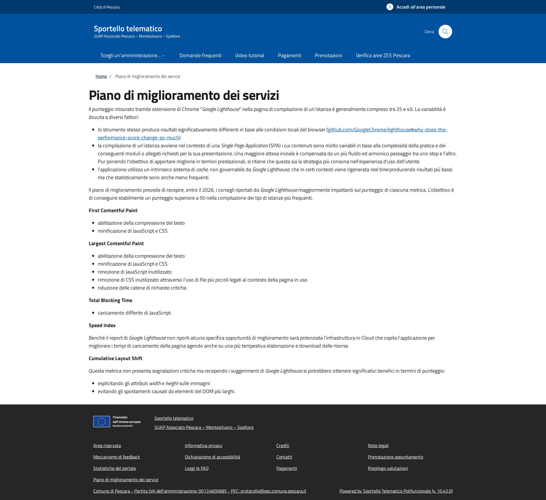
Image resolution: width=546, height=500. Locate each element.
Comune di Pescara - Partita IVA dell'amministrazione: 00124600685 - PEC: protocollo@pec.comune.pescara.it (199, 490)
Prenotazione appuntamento (395, 456)
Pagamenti (286, 468)
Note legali (378, 445)
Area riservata (107, 445)
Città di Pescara (107, 7)
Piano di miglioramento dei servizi (125, 479)
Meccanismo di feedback (116, 456)
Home (101, 76)
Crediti (282, 445)
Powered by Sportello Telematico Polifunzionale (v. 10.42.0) (396, 490)
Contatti (284, 456)
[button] (416, 7)
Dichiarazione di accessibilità (212, 456)
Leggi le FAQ (197, 468)
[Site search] (445, 31)
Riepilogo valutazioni (388, 468)
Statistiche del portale (114, 468)
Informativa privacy (203, 445)
